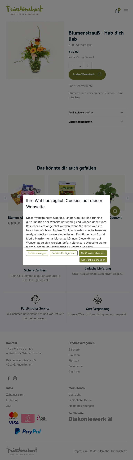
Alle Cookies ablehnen (93, 253)
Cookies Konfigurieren (63, 253)
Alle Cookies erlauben (93, 259)
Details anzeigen (37, 253)
